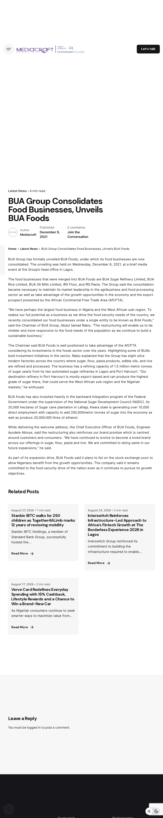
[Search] (8, 809)
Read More (19, 553)
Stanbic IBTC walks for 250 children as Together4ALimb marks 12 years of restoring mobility (43, 520)
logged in (34, 727)
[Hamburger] (8, 49)
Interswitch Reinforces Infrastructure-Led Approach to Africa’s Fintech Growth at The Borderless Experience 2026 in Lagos (117, 525)
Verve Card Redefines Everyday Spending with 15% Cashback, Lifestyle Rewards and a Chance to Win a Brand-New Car (42, 596)
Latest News (17, 191)
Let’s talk (148, 49)
